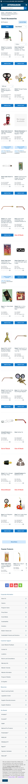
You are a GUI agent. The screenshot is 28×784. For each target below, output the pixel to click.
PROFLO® (3, 737)
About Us (3, 598)
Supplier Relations (6, 705)
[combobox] (13, 8)
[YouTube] (16, 585)
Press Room (4, 612)
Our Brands (4, 710)
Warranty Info (4, 663)
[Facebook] (7, 585)
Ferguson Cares (5, 607)
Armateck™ (4, 714)
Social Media (4, 617)
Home (2, 12)
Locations (3, 654)
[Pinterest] (11, 585)
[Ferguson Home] (14, 5)
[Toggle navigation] (2, 5)
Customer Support (6, 640)
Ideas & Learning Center (7, 691)
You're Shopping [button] (12, 1)
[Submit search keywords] (25, 8)
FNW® (3, 723)
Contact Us (4, 649)
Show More (14, 542)
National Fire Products (7, 728)
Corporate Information (7, 594)
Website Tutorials (5, 667)
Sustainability (4, 621)
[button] (27, 760)
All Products (9, 12)
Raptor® (3, 746)
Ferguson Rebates (6, 677)
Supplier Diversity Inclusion (8, 700)
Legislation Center (6, 695)
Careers (3, 603)
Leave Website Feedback (7, 645)
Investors (3, 626)
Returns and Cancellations (8, 658)
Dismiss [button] (5, 780)
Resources (3, 687)
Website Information (6, 672)
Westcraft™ (4, 755)
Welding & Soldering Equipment (9, 14)
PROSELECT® (4, 742)
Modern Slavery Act (6, 630)
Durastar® (3, 719)
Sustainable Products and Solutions (10, 635)
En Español (4, 681)
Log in (2, 150)
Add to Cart (7, 63)
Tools (14, 12)
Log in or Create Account (7, 147)
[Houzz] (20, 585)
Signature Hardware (6, 751)
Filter (7, 26)
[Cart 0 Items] (26, 5)
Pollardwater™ (4, 732)
